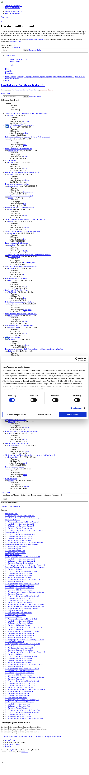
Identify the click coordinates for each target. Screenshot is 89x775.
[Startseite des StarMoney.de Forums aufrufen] (2, 2)
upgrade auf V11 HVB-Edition (15, 420)
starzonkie (11, 339)
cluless (10, 127)
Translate (17, 47)
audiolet (26, 180)
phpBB (12, 750)
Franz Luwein (13, 316)
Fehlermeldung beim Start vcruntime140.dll (20, 208)
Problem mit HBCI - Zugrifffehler (16, 290)
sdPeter (10, 221)
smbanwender (13, 151)
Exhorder (11, 351)
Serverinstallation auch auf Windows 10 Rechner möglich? (25, 219)
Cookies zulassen (72, 415)
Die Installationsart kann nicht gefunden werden (21, 431)
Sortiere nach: (26, 495)
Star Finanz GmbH (18, 90)
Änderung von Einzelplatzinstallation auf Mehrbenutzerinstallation (28, 255)
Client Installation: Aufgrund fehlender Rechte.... (22, 266)
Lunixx (10, 280)
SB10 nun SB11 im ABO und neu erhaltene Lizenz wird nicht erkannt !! (30, 455)
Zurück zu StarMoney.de (13, 6)
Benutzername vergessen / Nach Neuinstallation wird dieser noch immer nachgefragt (34, 349)
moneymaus (27, 310)
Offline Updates (10, 160)
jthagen (10, 198)
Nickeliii (26, 121)
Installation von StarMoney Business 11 (23, 85)
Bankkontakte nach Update (14, 467)
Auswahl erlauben (44, 415)
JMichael (11, 433)
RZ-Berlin (11, 162)
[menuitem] (18, 59)
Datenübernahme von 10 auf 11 (16, 278)
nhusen (10, 115)
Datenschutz (39, 736)
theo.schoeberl (13, 186)
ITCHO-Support (14, 257)
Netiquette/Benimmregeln (35, 39)
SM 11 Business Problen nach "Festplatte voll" (21, 314)
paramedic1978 (13, 327)
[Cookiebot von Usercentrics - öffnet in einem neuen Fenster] (77, 359)
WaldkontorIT (13, 445)
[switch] (33, 400)
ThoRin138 (12, 292)
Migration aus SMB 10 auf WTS (16, 443)
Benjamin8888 (13, 457)
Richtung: (48, 495)
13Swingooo (12, 304)
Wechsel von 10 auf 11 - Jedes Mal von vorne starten (23, 231)
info (24, 204)
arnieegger (11, 422)
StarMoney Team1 (46, 90)
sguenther (11, 245)
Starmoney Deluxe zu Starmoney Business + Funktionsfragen (26, 113)
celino (10, 139)
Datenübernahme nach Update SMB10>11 (20, 302)
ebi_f (25, 168)
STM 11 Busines (11, 479)
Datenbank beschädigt (12, 337)
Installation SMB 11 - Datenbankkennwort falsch (22, 172)
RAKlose (11, 268)
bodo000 (11, 481)
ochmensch (12, 233)
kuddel (25, 156)
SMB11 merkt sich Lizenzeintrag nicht (18, 149)
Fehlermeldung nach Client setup (16, 243)
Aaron (10, 210)
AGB (30, 736)
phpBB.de (24, 752)
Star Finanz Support (16, 41)
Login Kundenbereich (12, 8)
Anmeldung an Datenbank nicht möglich (19, 196)
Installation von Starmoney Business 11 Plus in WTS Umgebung (27, 137)
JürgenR (26, 486)
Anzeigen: (6, 495)
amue (10, 469)
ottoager (26, 428)
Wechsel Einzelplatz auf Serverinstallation (19, 125)
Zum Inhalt (4, 17)
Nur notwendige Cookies (16, 415)
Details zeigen (76, 408)
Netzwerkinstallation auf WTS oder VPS (19, 325)
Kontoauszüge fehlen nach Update (17, 184)
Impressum (23, 736)
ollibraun (11, 174)
